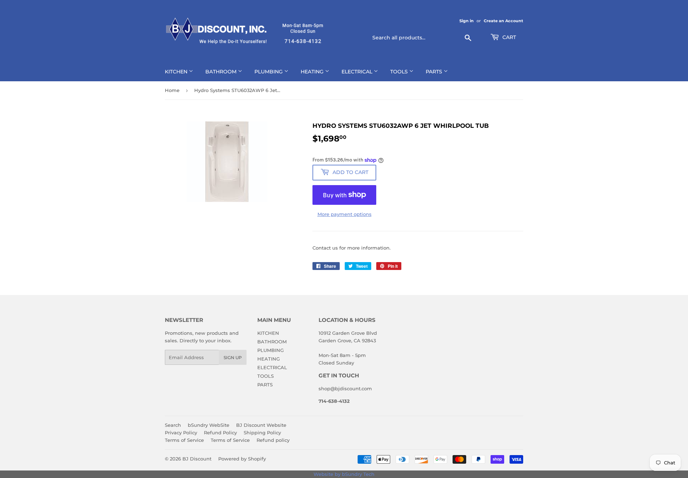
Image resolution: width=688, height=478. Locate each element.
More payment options (344, 214)
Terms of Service (184, 440)
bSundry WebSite (208, 425)
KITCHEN (177, 71)
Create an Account (503, 20)
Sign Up (233, 357)
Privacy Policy (181, 432)
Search (173, 425)
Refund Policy (220, 432)
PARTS (435, 71)
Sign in (466, 20)
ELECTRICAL (357, 71)
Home (172, 90)
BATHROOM (221, 71)
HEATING (313, 71)
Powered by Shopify (242, 459)
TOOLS (399, 71)
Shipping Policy (262, 432)
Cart (508, 37)
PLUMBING (269, 71)
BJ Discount (196, 459)
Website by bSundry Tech (344, 474)
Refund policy (273, 440)
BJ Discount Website (261, 425)
